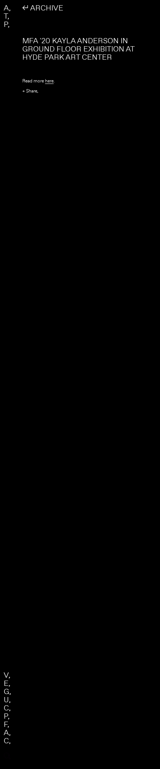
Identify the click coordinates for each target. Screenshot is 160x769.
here (49, 81)
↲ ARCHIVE (42, 7)
